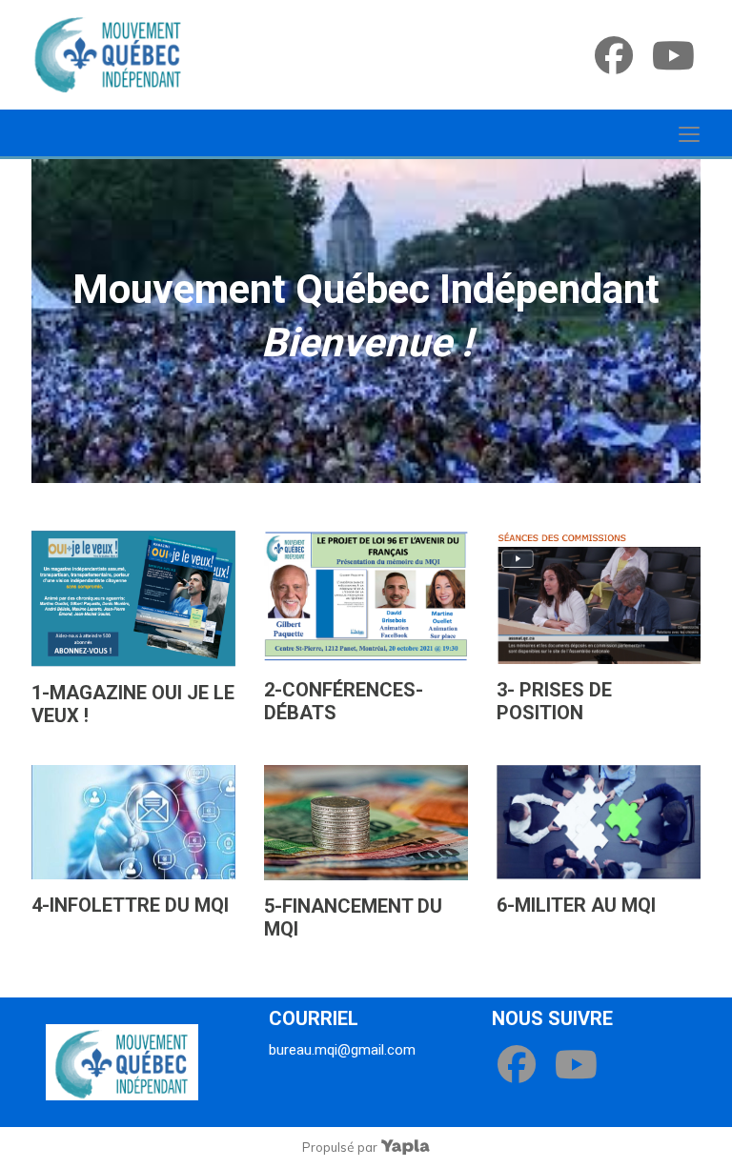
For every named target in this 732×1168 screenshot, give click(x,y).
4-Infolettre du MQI (130, 905)
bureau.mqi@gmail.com (342, 1049)
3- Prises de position (554, 701)
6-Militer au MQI (576, 905)
